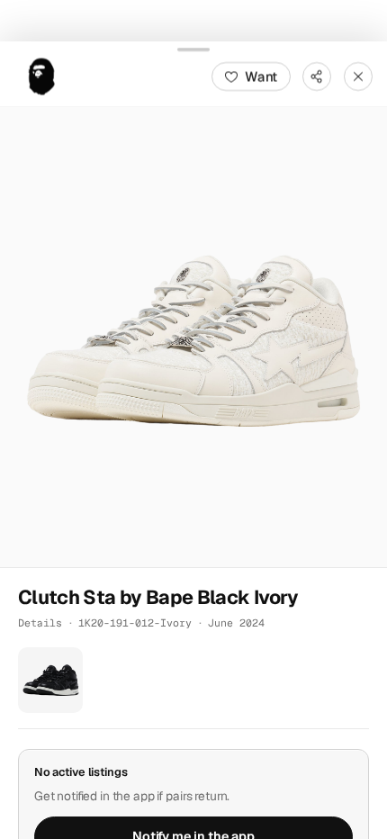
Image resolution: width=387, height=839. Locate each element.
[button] (193, 336)
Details (40, 622)
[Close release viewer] (358, 75)
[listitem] (50, 679)
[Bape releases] (41, 75)
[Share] (316, 75)
